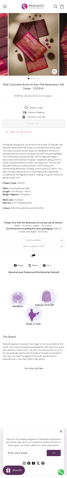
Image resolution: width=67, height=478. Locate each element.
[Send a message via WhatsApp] (61, 472)
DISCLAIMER (33, 240)
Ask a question (33, 246)
